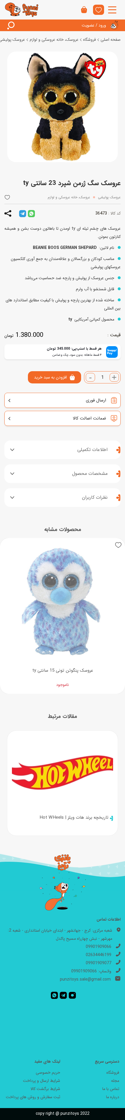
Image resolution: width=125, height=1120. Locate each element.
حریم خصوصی (48, 1072)
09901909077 (98, 963)
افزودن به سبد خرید (50, 377)
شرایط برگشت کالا (45, 1089)
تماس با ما (110, 1089)
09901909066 (98, 947)
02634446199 (98, 955)
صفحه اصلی (111, 39)
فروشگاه (89, 39)
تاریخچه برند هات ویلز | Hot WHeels (74, 817)
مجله (115, 1080)
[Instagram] (72, 995)
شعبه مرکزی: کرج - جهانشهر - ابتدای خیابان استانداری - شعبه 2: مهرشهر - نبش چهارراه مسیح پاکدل (60, 934)
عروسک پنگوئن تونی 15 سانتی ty (62, 670)
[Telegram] (63, 995)
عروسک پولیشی (109, 197)
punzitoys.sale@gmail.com (85, 979)
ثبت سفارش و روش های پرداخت (33, 1097)
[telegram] (22, 213)
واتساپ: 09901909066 (91, 971)
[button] (7, 197)
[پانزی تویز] (21, 9)
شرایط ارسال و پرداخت (41, 1080)
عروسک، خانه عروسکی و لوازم (54, 39)
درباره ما (112, 1097)
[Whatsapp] (54, 995)
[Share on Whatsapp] (31, 213)
